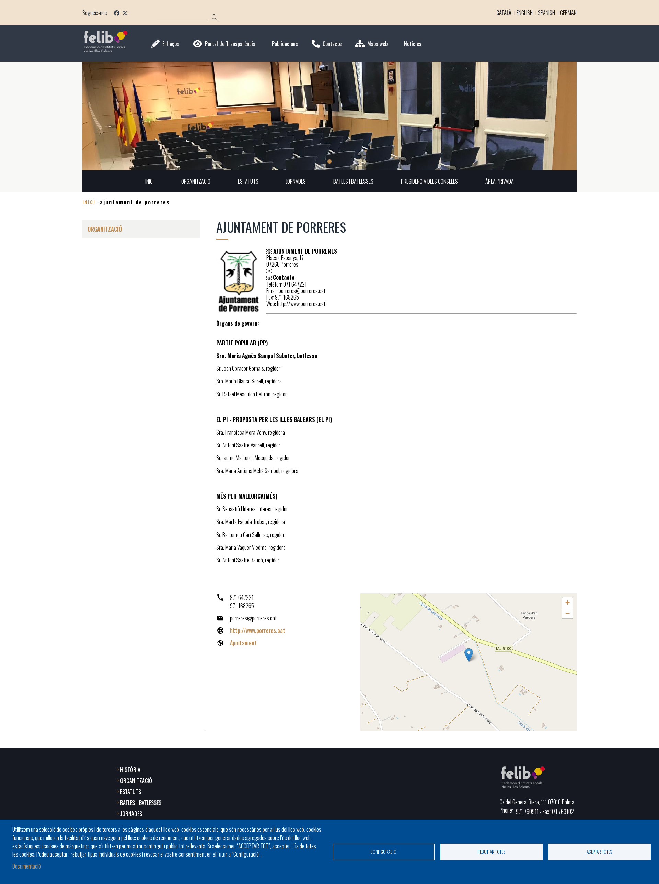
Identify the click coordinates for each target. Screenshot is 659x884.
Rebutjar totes (491, 851)
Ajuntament (243, 643)
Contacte (332, 43)
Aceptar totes (599, 851)
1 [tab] (329, 161)
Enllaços (170, 43)
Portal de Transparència (230, 43)
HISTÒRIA (130, 769)
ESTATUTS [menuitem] (248, 181)
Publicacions (285, 43)
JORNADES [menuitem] (296, 181)
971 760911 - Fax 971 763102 (545, 811)
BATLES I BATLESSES (140, 802)
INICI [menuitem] (149, 181)
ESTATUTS (130, 791)
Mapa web (377, 43)
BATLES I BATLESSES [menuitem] (353, 181)
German (568, 13)
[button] (468, 655)
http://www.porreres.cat (257, 630)
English (525, 13)
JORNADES (131, 813)
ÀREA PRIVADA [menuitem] (499, 181)
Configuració (383, 851)
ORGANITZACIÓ (136, 780)
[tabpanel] (329, 116)
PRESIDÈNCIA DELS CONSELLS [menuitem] (429, 181)
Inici (88, 201)
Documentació (26, 866)
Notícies (412, 43)
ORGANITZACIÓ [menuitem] (195, 181)
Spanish (546, 13)
